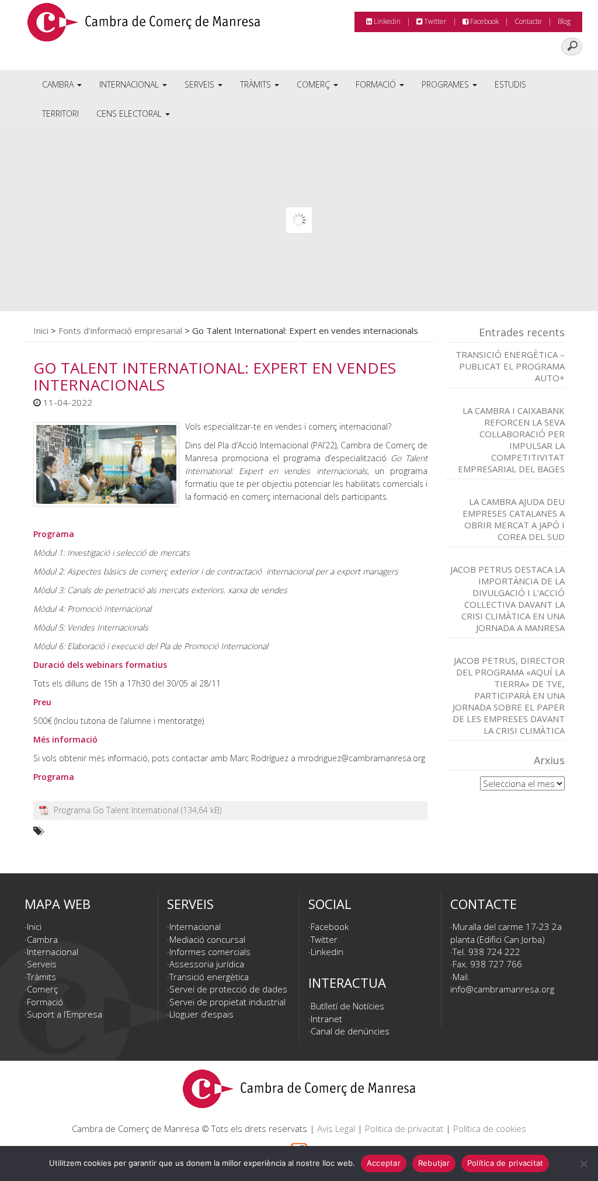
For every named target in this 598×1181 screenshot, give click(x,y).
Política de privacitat (404, 1128)
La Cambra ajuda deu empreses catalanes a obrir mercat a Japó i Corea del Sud (514, 519)
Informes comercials (210, 951)
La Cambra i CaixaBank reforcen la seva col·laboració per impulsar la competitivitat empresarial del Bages (511, 440)
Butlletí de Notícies (347, 1006)
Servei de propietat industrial (227, 1002)
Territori (60, 113)
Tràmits (256, 84)
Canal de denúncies (350, 1031)
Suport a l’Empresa (64, 1014)
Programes (446, 84)
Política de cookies (489, 1128)
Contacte (528, 21)
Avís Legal (336, 1128)
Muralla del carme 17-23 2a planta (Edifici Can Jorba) (506, 933)
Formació (377, 84)
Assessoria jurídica (206, 964)
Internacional (130, 84)
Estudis (510, 84)
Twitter (434, 21)
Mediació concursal (207, 939)
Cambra (59, 84)
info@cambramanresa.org (502, 989)
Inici (40, 330)
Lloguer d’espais (201, 1014)
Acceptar (384, 1163)
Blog (564, 21)
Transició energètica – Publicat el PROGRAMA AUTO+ (510, 366)
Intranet (326, 1019)
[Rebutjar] (583, 1163)
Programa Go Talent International (116, 810)
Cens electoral (130, 113)
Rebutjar (434, 1163)
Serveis (201, 84)
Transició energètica (209, 977)
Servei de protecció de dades (228, 989)
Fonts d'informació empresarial (120, 330)
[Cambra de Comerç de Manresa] (144, 26)
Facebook (483, 21)
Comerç (314, 84)
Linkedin (386, 21)
